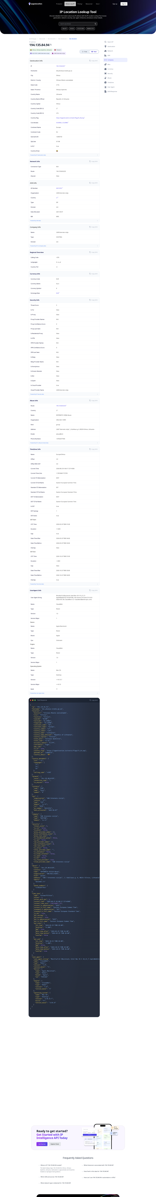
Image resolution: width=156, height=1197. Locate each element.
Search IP (110, 42)
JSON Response (112, 91)
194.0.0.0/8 (42, 39)
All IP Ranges (32, 39)
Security (110, 73)
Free (85, 52)
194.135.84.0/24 (62, 39)
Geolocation (111, 46)
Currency (110, 69)
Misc (109, 64)
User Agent (111, 87)
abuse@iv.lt (40, 881)
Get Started (42, 1144)
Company (110, 60)
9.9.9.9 (72, 28)
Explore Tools (55, 1144)
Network (110, 51)
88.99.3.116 (90, 28)
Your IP (64, 28)
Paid (95, 52)
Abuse (109, 78)
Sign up (115, 4)
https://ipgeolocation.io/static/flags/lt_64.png (66, 751)
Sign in (124, 4)
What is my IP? (70, 4)
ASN (109, 55)
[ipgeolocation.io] (35, 4)
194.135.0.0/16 (51, 39)
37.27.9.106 (80, 28)
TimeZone (111, 82)
